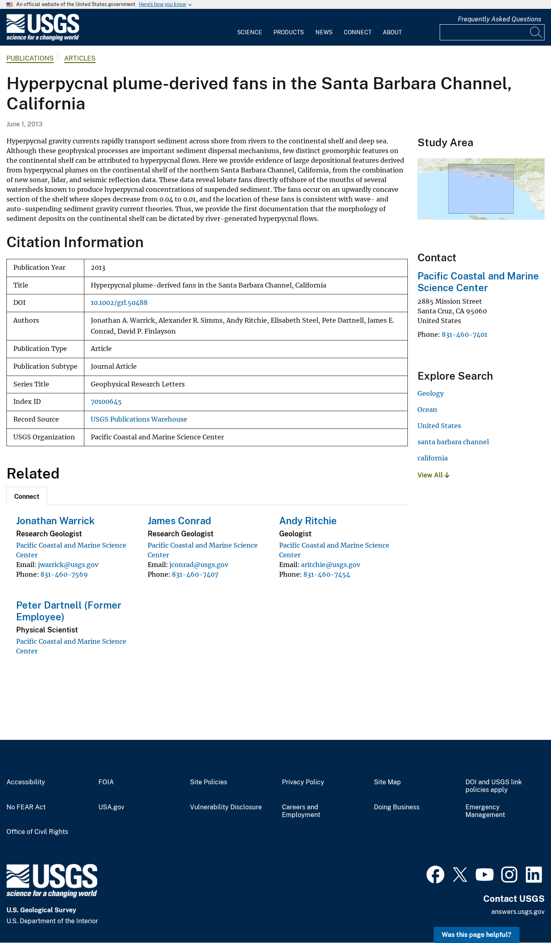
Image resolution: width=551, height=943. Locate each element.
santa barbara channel (453, 442)
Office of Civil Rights (37, 832)
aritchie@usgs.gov (330, 565)
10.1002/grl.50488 (119, 303)
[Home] (42, 39)
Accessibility (25, 782)
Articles (80, 58)
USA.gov (111, 807)
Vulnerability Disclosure (226, 807)
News (323, 32)
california (432, 458)
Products (288, 32)
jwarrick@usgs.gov (68, 565)
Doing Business (397, 807)
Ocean (427, 409)
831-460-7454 (326, 574)
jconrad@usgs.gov (198, 565)
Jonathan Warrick (55, 520)
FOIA (106, 782)
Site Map (387, 782)
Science (249, 32)
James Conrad (179, 520)
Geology (430, 393)
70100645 (106, 401)
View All (431, 475)
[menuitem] (250, 27)
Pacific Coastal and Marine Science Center (478, 281)
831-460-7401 (464, 334)
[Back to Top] (522, 914)
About (392, 32)
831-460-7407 (195, 574)
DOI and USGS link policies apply (493, 786)
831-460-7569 (64, 574)
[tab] (26, 496)
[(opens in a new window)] (435, 873)
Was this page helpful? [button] (476, 935)
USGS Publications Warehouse (139, 419)
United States (439, 426)
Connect (358, 32)
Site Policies (208, 782)
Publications (30, 58)
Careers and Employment (301, 811)
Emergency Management (485, 811)
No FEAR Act (26, 807)
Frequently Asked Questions (499, 19)
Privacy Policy (303, 782)
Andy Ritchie (308, 520)
